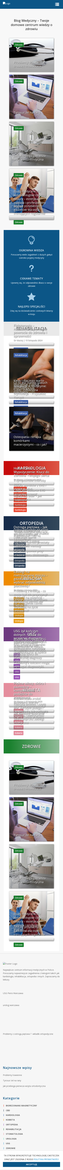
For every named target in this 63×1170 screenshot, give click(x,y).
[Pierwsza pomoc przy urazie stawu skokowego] (31, 560)
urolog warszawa (11, 1005)
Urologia (11, 1138)
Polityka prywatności (46, 1159)
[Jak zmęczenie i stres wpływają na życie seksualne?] (31, 615)
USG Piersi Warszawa (13, 993)
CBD (8, 1110)
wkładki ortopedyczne (43, 1034)
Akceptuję (31, 1164)
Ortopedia (12, 1124)
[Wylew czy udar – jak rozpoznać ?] (31, 504)
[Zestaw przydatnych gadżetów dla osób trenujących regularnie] (31, 218)
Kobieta (10, 1119)
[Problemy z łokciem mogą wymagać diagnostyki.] (31, 672)
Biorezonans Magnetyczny (21, 1105)
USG (8, 1143)
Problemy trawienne (12, 1075)
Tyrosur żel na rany (12, 1080)
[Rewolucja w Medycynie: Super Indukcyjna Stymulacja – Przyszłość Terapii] (31, 402)
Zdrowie (10, 1148)
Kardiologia (13, 1115)
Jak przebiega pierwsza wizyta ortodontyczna (24, 1086)
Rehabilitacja (13, 1129)
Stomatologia (14, 1133)
